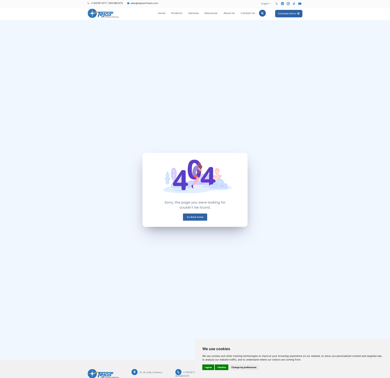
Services (193, 13)
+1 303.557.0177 (99, 3)
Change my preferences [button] (243, 367)
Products (176, 13)
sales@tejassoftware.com (144, 3)
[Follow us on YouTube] (299, 3)
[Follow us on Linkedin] (282, 3)
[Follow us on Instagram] (288, 3)
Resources (211, 13)
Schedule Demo (287, 13)
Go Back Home (195, 216)
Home (161, 13)
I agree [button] (208, 367)
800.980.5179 (116, 3)
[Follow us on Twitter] (276, 3)
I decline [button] (221, 367)
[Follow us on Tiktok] (294, 3)
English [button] (264, 3)
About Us (229, 13)
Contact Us (248, 13)
